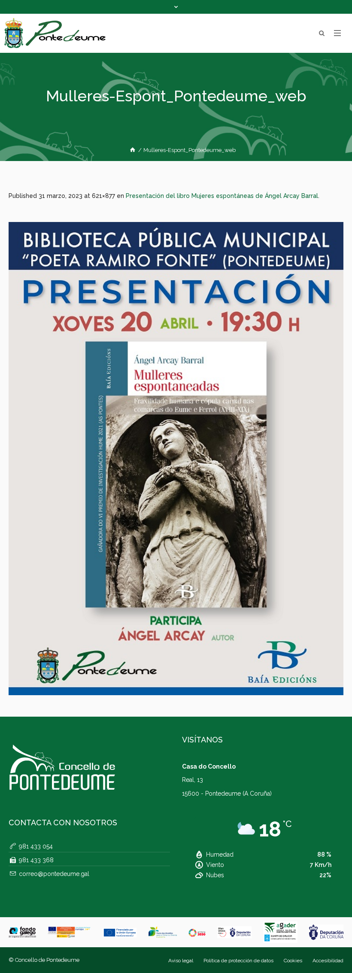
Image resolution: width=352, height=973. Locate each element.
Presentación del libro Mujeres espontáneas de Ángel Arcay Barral (222, 195)
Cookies (293, 961)
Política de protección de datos (238, 961)
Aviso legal (180, 961)
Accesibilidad (328, 961)
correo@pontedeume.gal (54, 873)
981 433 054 (36, 846)
